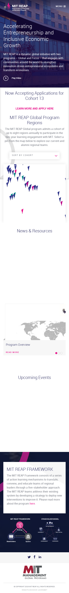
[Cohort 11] (22, 211)
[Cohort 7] (14, 196)
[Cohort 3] (58, 193)
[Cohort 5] (10, 198)
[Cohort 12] (23, 178)
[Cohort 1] (8, 181)
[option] (34, 329)
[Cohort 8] (25, 185)
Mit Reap (16, 7)
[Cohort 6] (18, 179)
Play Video (16, 78)
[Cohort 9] (20, 174)
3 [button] (61, 353)
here (32, 503)
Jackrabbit (42, 590)
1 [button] (56, 353)
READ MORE (12, 352)
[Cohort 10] (61, 203)
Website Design (28, 590)
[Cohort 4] (37, 188)
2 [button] (59, 353)
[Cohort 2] (11, 172)
